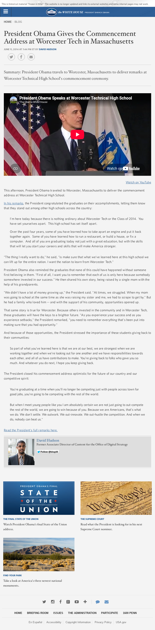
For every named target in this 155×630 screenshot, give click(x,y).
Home (8, 21)
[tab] (5, 12)
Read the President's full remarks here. (31, 430)
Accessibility (53, 622)
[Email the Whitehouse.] (107, 602)
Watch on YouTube (138, 182)
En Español (35, 622)
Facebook (22, 54)
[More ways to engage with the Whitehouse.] (85, 602)
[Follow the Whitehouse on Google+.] (68, 602)
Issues (58, 612)
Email (32, 54)
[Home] (77, 15)
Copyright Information (78, 622)
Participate (109, 612)
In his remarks (13, 203)
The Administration (82, 612)
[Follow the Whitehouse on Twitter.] (44, 602)
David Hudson (47, 49)
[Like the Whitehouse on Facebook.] (60, 602)
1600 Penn (130, 612)
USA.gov (121, 622)
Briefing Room (37, 612)
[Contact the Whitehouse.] (96, 602)
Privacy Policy (103, 622)
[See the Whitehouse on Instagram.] (52, 602)
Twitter (12, 54)
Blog (18, 21)
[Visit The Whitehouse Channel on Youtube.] (77, 602)
